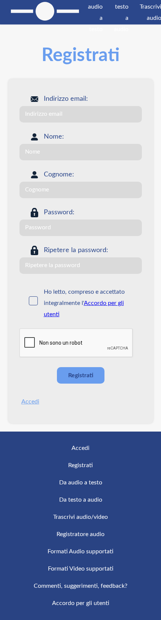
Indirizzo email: (66, 99)
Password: (59, 212)
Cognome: (59, 174)
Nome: (54, 136)
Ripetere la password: (76, 250)
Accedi (30, 402)
